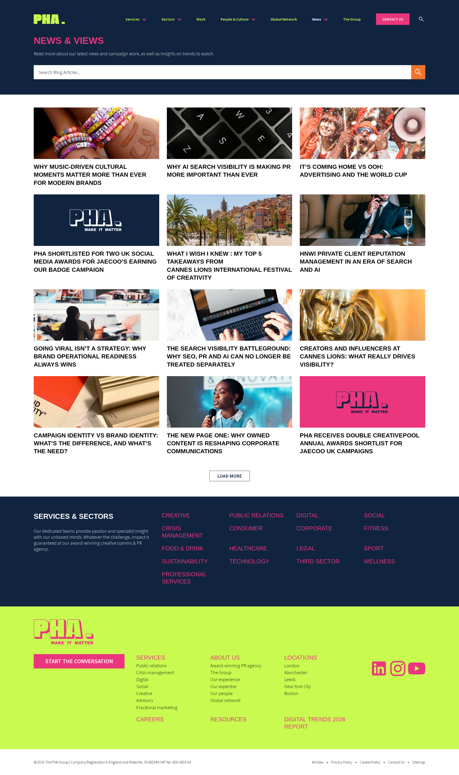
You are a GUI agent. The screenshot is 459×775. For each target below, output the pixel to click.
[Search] (421, 19)
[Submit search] (418, 72)
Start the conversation (79, 661)
